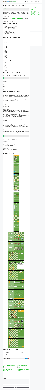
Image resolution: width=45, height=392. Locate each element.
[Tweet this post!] (26, 358)
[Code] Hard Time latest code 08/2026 (35, 14)
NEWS (28, 1)
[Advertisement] (37, 23)
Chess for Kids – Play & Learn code (17, 18)
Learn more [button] (5, 354)
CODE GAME (31, 1)
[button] (16, 159)
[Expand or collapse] (28, 10)
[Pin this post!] (28, 358)
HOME (25, 1)
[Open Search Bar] (41, 1)
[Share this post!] (25, 358)
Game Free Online (37, 1)
